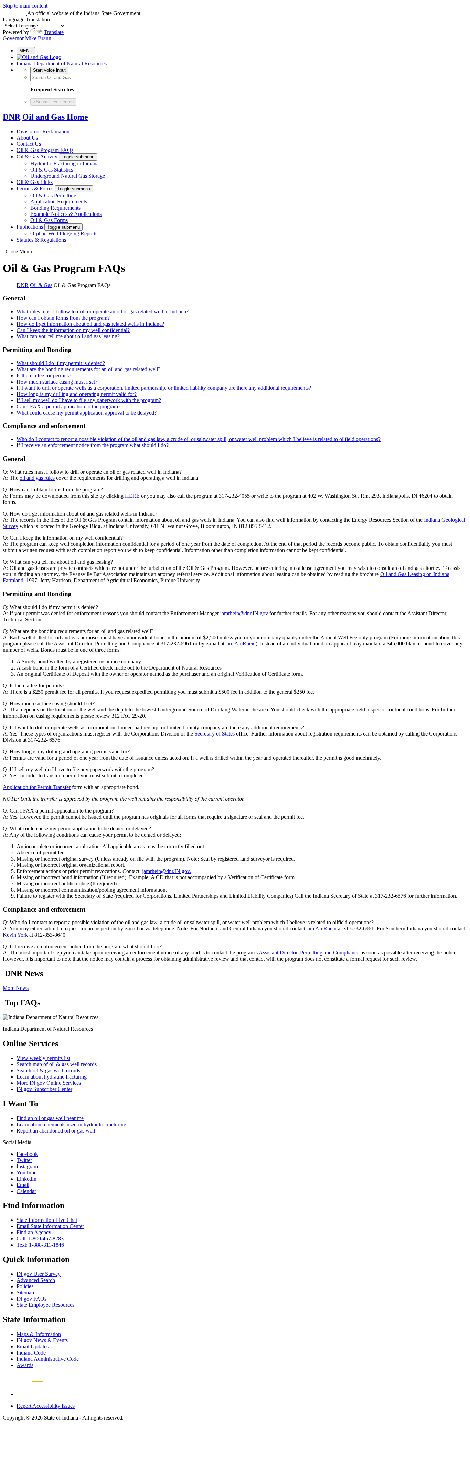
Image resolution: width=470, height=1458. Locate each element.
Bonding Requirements (55, 208)
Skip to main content (25, 6)
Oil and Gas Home (55, 116)
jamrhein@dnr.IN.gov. (166, 871)
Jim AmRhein (241, 644)
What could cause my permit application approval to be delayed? (87, 413)
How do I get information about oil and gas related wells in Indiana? (90, 324)
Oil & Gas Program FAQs (45, 150)
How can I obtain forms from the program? (63, 318)
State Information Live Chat (47, 1220)
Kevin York (15, 935)
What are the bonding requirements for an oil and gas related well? (88, 369)
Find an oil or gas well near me (50, 1118)
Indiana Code (31, 1353)
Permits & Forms (35, 188)
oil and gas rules (37, 478)
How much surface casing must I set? (57, 382)
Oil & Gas (41, 285)
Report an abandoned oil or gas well (56, 1131)
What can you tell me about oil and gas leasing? (68, 336)
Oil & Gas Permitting (53, 195)
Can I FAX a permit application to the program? (68, 406)
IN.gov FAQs (31, 1299)
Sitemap (25, 1292)
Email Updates (33, 1346)
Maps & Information (39, 1334)
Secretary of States (214, 734)
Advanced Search (36, 1280)
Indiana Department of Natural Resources (62, 63)
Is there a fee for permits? (44, 375)
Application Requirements (58, 202)
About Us (27, 138)
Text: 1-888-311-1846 (40, 1245)
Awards (25, 1365)
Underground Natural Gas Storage (67, 176)
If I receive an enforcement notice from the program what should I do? (93, 445)
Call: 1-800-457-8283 (40, 1238)
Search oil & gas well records (48, 1070)
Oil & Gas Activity (37, 156)
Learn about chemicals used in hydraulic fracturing (71, 1124)
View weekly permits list (43, 1058)
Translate (54, 32)
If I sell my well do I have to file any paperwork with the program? (89, 400)
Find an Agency (34, 1232)
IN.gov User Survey (39, 1274)
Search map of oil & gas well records (57, 1064)
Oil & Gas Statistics (51, 170)
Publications (30, 227)
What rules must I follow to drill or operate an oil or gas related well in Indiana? (103, 311)
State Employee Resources (45, 1305)
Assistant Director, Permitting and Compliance (309, 953)
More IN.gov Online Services (49, 1083)
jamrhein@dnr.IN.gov (244, 613)
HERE (132, 496)
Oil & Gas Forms (49, 220)
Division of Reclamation (43, 131)
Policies (25, 1286)
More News (16, 988)
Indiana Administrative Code (48, 1359)
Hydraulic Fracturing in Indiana (64, 163)
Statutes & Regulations (41, 240)
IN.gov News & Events (42, 1340)
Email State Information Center (50, 1226)
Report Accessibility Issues (46, 1406)
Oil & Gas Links (35, 182)
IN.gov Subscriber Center (44, 1089)
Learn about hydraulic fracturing (52, 1077)
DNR (11, 116)
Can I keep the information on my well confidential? (73, 330)
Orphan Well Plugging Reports (63, 233)
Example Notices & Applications (66, 214)
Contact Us (29, 144)
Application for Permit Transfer (37, 787)
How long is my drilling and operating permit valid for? (77, 394)
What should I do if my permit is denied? (61, 363)
